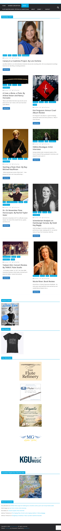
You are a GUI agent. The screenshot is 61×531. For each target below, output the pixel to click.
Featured (14, 55)
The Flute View (16, 58)
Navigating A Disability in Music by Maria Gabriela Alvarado (27, 515)
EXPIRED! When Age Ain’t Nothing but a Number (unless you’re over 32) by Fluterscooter (32, 505)
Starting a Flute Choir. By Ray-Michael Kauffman (15, 168)
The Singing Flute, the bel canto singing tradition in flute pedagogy (28, 513)
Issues (24, 5)
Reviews (34, 104)
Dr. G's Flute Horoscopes (12, 202)
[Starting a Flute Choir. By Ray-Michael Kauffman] (15, 143)
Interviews (20, 158)
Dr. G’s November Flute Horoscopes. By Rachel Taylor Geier (15, 212)
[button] (27, 6)
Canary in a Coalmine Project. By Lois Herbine (22, 61)
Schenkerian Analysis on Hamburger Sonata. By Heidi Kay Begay (45, 222)
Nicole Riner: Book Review (44, 281)
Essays (9, 55)
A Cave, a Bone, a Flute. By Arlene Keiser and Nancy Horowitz (14, 95)
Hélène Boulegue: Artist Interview (43, 148)
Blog (4, 202)
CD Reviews (35, 102)
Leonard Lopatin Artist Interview (16, 510)
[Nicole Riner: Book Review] (45, 258)
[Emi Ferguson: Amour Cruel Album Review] (45, 88)
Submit (39, 9)
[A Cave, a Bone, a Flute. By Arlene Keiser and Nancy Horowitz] (15, 79)
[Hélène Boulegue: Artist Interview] (45, 134)
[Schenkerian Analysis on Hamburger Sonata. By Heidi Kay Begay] (45, 197)
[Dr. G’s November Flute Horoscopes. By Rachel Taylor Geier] (15, 192)
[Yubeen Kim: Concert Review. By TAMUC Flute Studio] (15, 248)
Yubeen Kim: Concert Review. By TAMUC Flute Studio (15, 266)
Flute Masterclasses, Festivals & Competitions (15, 9)
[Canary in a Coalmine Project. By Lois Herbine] (30, 37)
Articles (4, 55)
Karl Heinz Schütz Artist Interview (18, 508)
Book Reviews (36, 275)
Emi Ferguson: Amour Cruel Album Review (44, 111)
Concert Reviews (6, 256)
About (33, 9)
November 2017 (26, 55)
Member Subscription (14, 5)
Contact (47, 9)
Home (4, 5)
